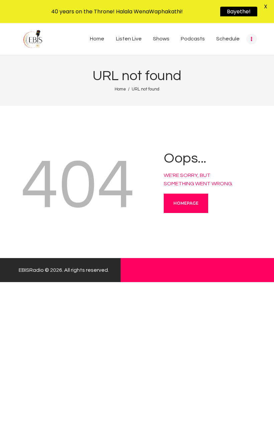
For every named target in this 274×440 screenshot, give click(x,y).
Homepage (185, 203)
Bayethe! (239, 11)
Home (120, 89)
